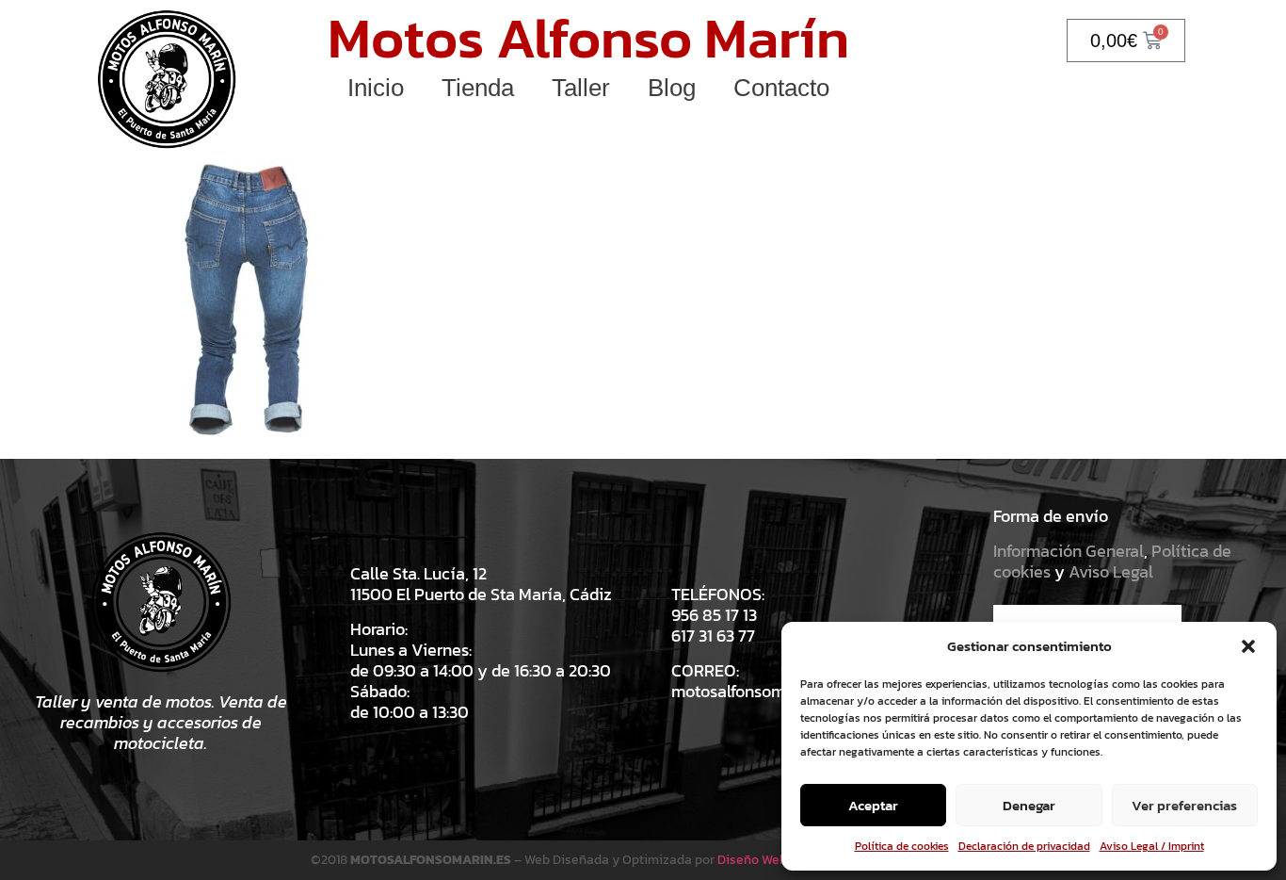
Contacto (781, 87)
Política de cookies (902, 846)
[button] (1248, 646)
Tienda (478, 87)
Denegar (1029, 805)
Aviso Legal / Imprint (1152, 846)
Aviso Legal (1111, 571)
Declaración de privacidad (1024, 846)
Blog (672, 87)
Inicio (375, 87)
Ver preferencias (1184, 805)
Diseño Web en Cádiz (779, 860)
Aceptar (873, 805)
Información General (1068, 550)
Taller (581, 87)
